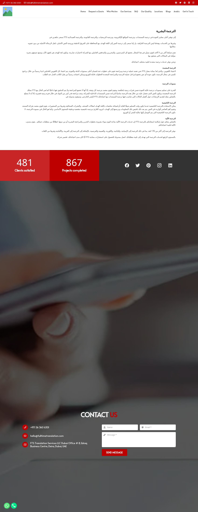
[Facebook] (176, 3)
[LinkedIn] (189, 3)
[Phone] (14, 506)
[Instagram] (193, 3)
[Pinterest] (185, 3)
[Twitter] (180, 3)
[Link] (7, 11)
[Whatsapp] (7, 506)
